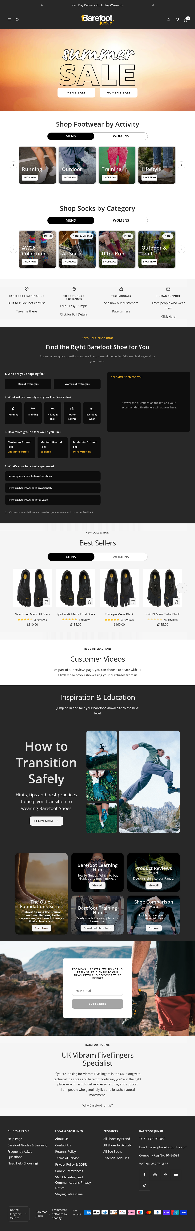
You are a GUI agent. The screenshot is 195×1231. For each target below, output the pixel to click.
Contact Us (63, 1145)
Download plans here (97, 928)
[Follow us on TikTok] (144, 1185)
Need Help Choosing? (23, 1163)
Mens (71, 557)
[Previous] (13, 165)
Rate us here (121, 311)
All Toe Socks (112, 1151)
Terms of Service (67, 1158)
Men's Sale (76, 92)
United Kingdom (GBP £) (16, 1214)
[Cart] (185, 20)
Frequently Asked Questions (20, 1154)
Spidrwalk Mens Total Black (76, 614)
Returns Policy (65, 1151)
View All (97, 885)
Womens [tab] (121, 136)
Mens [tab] (71, 136)
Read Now (41, 928)
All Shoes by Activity (117, 1145)
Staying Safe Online (69, 1194)
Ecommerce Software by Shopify (59, 1214)
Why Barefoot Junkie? (97, 1105)
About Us (62, 1139)
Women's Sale (118, 92)
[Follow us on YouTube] (176, 1175)
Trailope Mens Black (119, 614)
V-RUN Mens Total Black (163, 614)
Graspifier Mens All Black (32, 614)
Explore (154, 928)
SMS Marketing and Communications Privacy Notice (73, 1182)
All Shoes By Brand (116, 1139)
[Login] (168, 19)
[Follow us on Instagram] (155, 1175)
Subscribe (97, 1003)
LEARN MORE (44, 821)
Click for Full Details (74, 314)
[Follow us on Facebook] (144, 1175)
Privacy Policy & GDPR (71, 1164)
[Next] (181, 165)
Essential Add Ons (116, 1158)
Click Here (168, 317)
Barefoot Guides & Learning (27, 1145)
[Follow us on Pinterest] (165, 1175)
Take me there (26, 311)
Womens (121, 557)
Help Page (15, 1139)
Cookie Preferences (69, 1171)
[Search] (17, 19)
